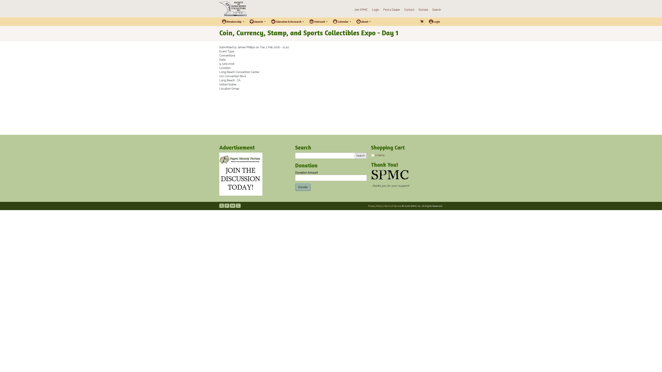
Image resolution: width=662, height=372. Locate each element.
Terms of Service (392, 206)
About (365, 21)
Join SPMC (361, 9)
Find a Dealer (391, 9)
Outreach (319, 21)
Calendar (343, 21)
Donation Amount (306, 172)
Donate (423, 9)
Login (375, 9)
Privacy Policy (375, 206)
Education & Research (288, 21)
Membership (234, 21)
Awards (259, 21)
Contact (409, 9)
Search (436, 9)
